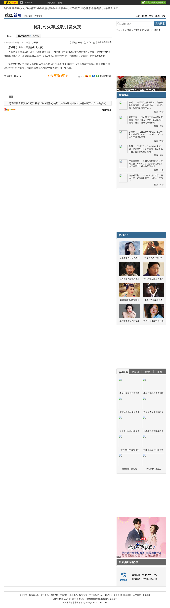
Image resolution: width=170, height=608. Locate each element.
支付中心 (45, 595)
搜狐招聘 (54, 595)
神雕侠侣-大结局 (129, 469)
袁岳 (131, 102)
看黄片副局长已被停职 (129, 393)
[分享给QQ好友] (90, 76)
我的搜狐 (51, 2)
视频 (44, 8)
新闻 (11, 8)
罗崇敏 (132, 132)
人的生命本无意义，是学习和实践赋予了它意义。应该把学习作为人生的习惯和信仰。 (146, 134)
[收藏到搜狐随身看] (97, 76)
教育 (93, 8)
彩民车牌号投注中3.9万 (21, 103)
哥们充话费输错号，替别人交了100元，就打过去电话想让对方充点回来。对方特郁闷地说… (146, 163)
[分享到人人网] (93, 76)
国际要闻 (28, 16)
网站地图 (127, 595)
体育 (33, 8)
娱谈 (50, 8)
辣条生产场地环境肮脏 (129, 431)
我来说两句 (28, 35)
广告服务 (64, 595)
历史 (28, 8)
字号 (98, 42)
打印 (89, 42)
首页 (6, 8)
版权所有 (114, 599)
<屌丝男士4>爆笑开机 (129, 450)
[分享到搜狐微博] (86, 76)
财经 (55, 8)
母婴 (99, 8)
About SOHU (106, 595)
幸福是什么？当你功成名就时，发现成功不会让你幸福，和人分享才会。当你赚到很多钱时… (146, 149)
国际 (144, 16)
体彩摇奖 (101, 103)
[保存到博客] (105, 76)
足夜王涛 (133, 117)
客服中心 (74, 595)
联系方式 (83, 595)
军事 (17, 8)
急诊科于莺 (134, 175)
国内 (138, 16)
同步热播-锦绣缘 (153, 469)
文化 (22, 8)
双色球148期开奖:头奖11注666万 (52, 103)
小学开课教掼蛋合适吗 (153, 393)
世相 (61, 8)
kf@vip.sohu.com (149, 579)
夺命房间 (146, 30)
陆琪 (131, 146)
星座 (115, 8)
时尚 (83, 8)
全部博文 (147, 595)
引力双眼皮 (155, 30)
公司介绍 (118, 595)
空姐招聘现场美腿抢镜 (129, 412)
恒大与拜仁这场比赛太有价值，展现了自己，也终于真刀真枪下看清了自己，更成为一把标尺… (146, 120)
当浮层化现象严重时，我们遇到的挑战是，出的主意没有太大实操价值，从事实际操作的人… (146, 105)
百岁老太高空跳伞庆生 (153, 431)
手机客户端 (77, 42)
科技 (66, 8)
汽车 (72, 8)
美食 (110, 8)
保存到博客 (107, 42)
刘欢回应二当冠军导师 (153, 450)
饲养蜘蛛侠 (136, 30)
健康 (88, 8)
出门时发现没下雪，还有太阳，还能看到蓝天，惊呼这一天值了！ (146, 178)
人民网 (35, 42)
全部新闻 (137, 595)
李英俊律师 (134, 161)
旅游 (104, 8)
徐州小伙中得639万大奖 (82, 103)
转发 (156, 112)
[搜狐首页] (11, 2)
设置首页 (23, 595)
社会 (151, 16)
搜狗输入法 (34, 595)
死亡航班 (127, 30)
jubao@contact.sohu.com (96, 602)
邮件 (60, 2)
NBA (39, 8)
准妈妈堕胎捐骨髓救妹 (153, 412)
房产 (77, 8)
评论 (164, 16)
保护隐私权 (94, 595)
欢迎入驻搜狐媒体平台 (155, 2)
